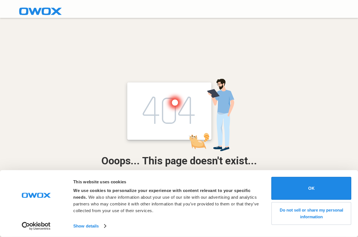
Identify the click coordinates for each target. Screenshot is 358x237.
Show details (86, 226)
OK (311, 188)
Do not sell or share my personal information (311, 213)
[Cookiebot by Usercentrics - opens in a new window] (36, 226)
